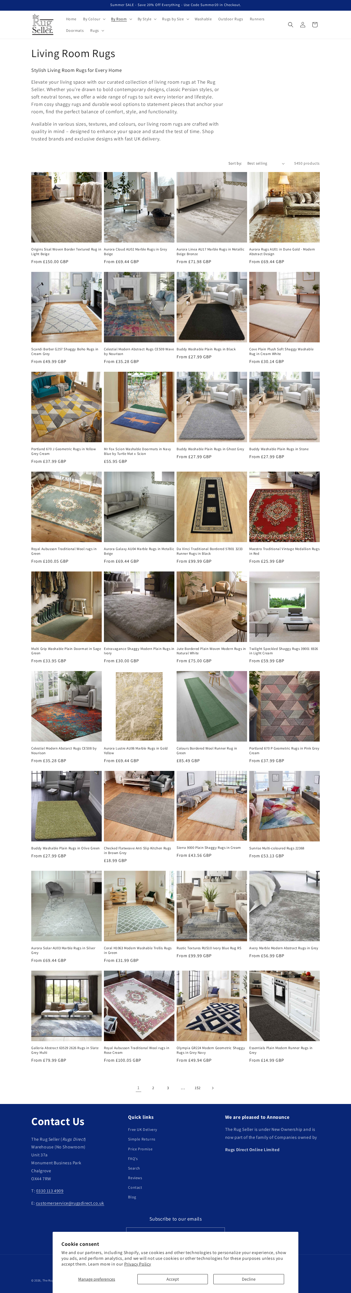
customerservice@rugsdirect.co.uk (70, 1203)
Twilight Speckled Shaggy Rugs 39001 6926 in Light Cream (283, 651)
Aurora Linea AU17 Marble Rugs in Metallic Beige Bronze (211, 251)
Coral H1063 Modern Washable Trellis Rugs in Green (138, 950)
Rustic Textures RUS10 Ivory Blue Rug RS (209, 948)
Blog (132, 1197)
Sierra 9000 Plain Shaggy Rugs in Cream (209, 848)
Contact (135, 1187)
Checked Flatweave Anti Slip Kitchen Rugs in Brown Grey (137, 850)
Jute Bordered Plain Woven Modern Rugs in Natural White (211, 651)
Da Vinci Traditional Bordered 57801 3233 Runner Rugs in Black (210, 551)
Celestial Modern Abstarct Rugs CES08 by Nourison (64, 750)
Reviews (135, 1177)
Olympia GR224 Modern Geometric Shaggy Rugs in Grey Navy (211, 1050)
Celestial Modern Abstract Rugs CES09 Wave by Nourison (139, 351)
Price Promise (140, 1148)
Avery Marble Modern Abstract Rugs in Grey (283, 948)
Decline (249, 1279)
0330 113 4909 (50, 1191)
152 (198, 1087)
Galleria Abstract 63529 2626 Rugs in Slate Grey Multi (64, 1050)
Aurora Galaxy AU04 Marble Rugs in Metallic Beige (139, 551)
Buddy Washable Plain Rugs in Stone (278, 449)
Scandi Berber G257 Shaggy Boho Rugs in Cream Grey (64, 351)
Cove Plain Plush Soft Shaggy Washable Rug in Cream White (281, 351)
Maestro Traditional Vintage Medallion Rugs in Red (284, 551)
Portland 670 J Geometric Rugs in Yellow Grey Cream (63, 451)
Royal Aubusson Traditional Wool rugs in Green (64, 551)
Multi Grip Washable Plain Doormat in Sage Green (66, 651)
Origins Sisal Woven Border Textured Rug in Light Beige (66, 251)
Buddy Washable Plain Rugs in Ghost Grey (210, 449)
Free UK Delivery (142, 1129)
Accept (172, 1279)
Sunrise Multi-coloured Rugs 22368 (276, 848)
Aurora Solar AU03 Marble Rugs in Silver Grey (63, 950)
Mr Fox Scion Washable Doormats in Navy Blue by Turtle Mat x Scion (137, 451)
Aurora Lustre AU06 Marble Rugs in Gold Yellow (136, 750)
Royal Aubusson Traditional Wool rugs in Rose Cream (136, 1050)
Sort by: (235, 163)
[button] (94, 19)
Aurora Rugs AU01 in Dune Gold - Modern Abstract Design (282, 251)
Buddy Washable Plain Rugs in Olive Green (65, 848)
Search (134, 1168)
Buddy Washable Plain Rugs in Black (206, 349)
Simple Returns (141, 1139)
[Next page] (212, 1088)
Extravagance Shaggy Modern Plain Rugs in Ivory (139, 651)
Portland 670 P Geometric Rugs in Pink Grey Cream (284, 750)
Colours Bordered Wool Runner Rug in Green (207, 750)
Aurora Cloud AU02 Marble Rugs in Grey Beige (135, 251)
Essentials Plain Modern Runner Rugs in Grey (281, 1050)
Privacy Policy (137, 1264)
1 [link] (138, 1088)
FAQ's (133, 1158)
